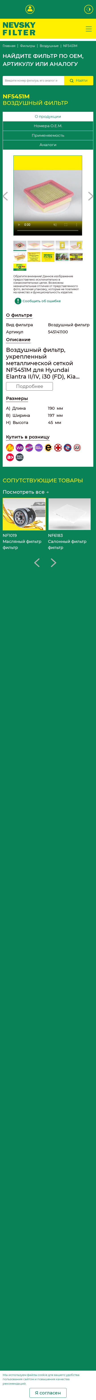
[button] (5, 196)
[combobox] (33, 80)
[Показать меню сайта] (88, 29)
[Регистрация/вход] (29, 9)
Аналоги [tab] (48, 145)
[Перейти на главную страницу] (19, 28)
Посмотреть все (26, 492)
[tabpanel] (48, 308)
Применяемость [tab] (48, 135)
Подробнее (29, 386)
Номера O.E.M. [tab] (48, 126)
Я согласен (48, 1393)
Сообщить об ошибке (42, 301)
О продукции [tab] (48, 116)
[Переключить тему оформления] (88, 9)
